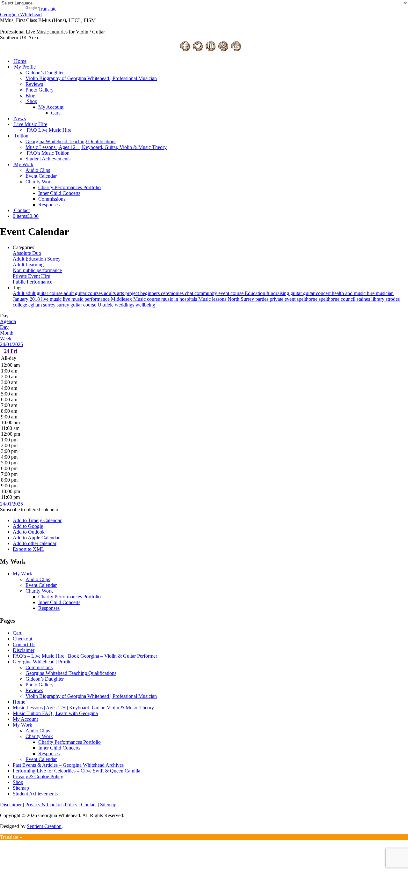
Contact (22, 210)
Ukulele (106, 304)
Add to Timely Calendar (37, 520)
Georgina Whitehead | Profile (42, 661)
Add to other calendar (34, 543)
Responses (49, 204)
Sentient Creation (44, 826)
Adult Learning (28, 264)
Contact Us (24, 644)
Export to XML (28, 549)
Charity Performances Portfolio (69, 187)
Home (20, 61)
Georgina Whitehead (21, 14)
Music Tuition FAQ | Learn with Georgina (55, 713)
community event (212, 293)
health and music (349, 293)
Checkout (22, 638)
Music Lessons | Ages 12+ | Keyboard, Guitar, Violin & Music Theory (96, 147)
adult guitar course (45, 293)
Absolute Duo (27, 253)
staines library (371, 299)
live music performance (87, 299)
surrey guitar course (77, 304)
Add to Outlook (29, 532)
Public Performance (32, 282)
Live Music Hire (30, 124)
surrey (50, 304)
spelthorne (308, 299)
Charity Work (39, 181)
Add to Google (28, 526)
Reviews (34, 84)
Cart (55, 112)
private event (283, 299)
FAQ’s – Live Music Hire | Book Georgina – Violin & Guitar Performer (85, 656)
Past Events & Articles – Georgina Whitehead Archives (68, 765)
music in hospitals (179, 299)
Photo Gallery (40, 89)
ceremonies (173, 293)
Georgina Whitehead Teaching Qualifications (71, 141)
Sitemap (21, 788)
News (20, 118)
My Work (23, 164)
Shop (32, 101)
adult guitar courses (84, 293)
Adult (19, 293)
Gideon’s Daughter (45, 72)
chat (189, 293)
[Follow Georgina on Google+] (223, 50)
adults (110, 293)
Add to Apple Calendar (36, 537)
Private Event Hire (31, 276)
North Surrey (241, 299)
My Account (50, 107)
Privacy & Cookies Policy (51, 804)
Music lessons (213, 299)
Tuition (21, 135)
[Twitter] (197, 50)
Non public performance (37, 270)
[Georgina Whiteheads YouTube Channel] (236, 50)
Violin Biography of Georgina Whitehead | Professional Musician (91, 78)
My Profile (25, 67)
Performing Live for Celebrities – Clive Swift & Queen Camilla (76, 770)
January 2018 (27, 299)
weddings (125, 304)
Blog (30, 95)
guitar (296, 293)
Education (255, 293)
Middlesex (122, 299)
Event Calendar (41, 176)
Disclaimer (23, 650)
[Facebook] (185, 50)
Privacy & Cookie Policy (38, 776)
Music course (147, 299)
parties (262, 299)
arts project (128, 293)
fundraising (278, 293)
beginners (150, 293)
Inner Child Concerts (59, 193)
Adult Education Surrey (37, 259)
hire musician (380, 293)
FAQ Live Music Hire (49, 130)
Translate (47, 8)
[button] (29, 509)
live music (52, 299)
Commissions (51, 199)
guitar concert (317, 293)
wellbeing (145, 304)
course (237, 293)
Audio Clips (38, 170)
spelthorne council (338, 299)
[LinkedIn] (210, 50)
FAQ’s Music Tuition (48, 153)
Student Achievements (48, 158)
